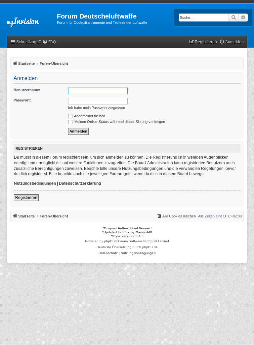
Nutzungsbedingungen (35, 183)
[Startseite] (28, 18)
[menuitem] (49, 42)
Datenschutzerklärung (80, 183)
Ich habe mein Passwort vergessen (96, 108)
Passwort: (22, 100)
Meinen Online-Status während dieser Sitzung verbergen (119, 122)
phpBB (109, 241)
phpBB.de (150, 247)
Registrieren (26, 197)
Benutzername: (27, 90)
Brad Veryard (140, 228)
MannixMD (144, 232)
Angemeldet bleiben (89, 116)
